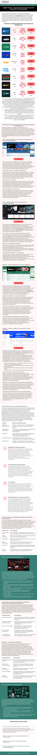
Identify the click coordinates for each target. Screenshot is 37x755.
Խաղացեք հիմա (31, 30)
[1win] (6, 39)
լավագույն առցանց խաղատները (8, 4)
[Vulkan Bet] (6, 55)
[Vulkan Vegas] (6, 62)
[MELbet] (6, 85)
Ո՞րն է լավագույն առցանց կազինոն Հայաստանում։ (16, 726)
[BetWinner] (6, 47)
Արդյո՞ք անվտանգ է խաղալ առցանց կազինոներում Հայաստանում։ (16, 736)
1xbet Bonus (18, 159)
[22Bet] (6, 93)
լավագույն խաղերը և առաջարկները (24, 4)
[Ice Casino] (6, 70)
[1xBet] (6, 31)
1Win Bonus (19, 221)
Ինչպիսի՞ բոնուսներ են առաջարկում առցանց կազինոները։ (14, 741)
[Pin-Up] (6, 77)
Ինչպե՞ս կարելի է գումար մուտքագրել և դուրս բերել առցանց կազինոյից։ (16, 747)
